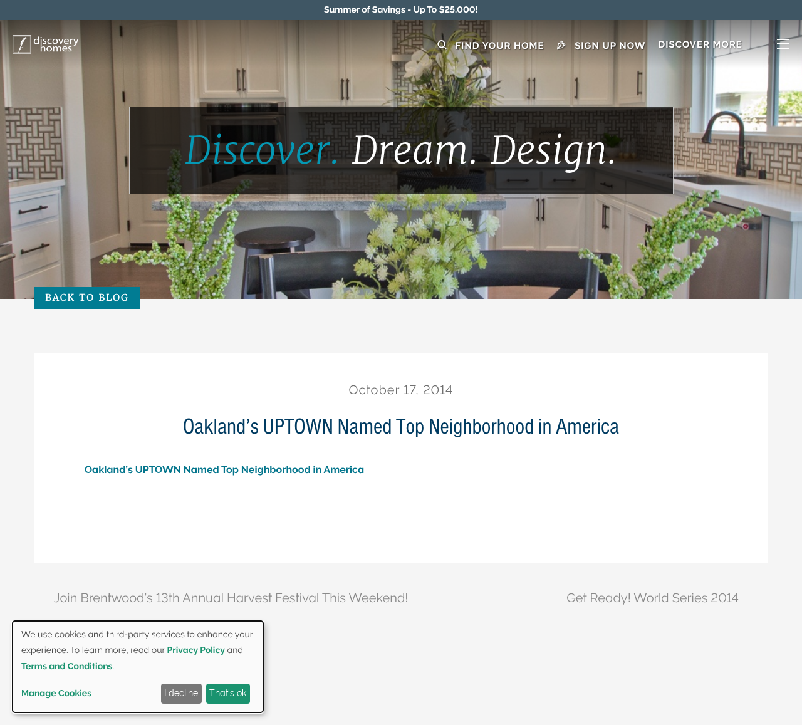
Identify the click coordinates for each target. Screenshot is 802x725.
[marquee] (401, 10)
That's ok (227, 693)
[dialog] (138, 666)
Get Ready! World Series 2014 (652, 597)
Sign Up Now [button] (609, 45)
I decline (181, 693)
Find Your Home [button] (498, 45)
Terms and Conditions (67, 667)
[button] (723, 45)
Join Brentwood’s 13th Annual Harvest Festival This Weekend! (231, 597)
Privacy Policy (196, 650)
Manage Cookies (56, 693)
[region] (401, 10)
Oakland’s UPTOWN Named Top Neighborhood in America (224, 470)
